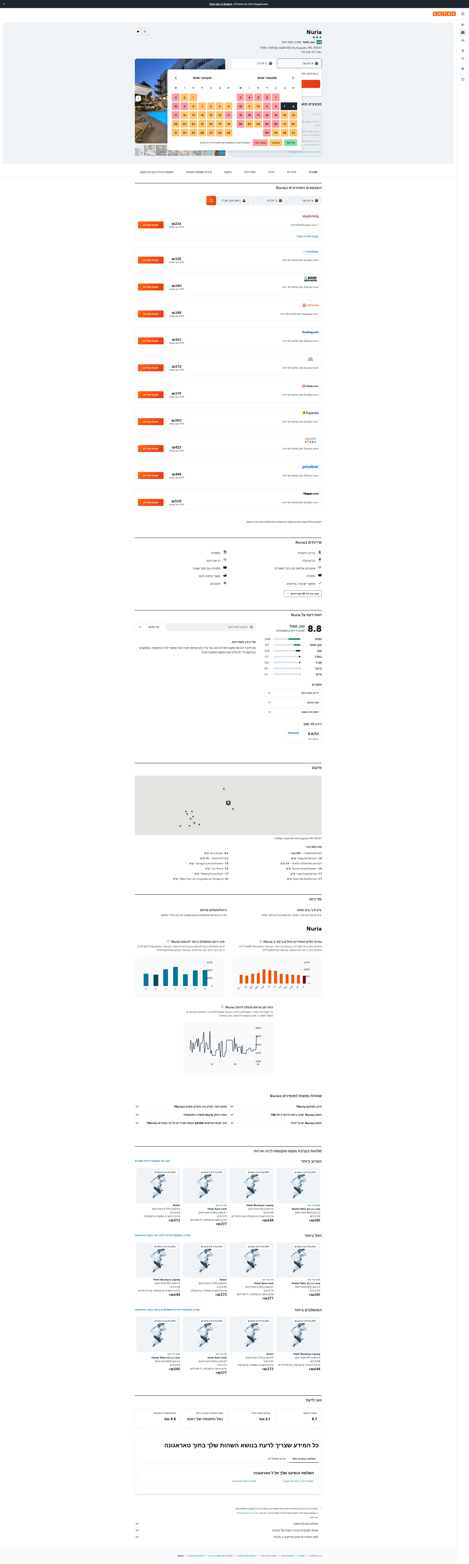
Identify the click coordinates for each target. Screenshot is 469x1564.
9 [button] (267, 106)
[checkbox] (303, 736)
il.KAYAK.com (315, 1555)
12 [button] (240, 106)
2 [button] (267, 97)
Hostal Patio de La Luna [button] (306, 1209)
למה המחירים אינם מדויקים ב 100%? (295, 1537)
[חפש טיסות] (463, 25)
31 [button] (175, 132)
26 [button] (240, 124)
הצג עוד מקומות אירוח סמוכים (152, 1161)
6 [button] (293, 106)
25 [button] (249, 124)
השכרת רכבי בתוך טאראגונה (298, 1481)
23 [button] (267, 124)
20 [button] (293, 124)
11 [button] (249, 106)
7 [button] (284, 106)
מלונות (301, 1555)
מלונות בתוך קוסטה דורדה (220, 1555)
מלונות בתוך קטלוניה (246, 1555)
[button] (4, 4)
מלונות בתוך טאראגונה (244, 1481)
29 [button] (275, 132)
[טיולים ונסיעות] (463, 69)
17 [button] (258, 115)
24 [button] (258, 124)
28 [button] (284, 132)
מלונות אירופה (287, 1555)
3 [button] (258, 97)
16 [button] (267, 115)
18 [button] (249, 115)
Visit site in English (220, 4)
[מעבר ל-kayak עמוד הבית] (444, 14)
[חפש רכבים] (463, 40)
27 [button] (293, 132)
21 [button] (284, 124)
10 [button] (258, 106)
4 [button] (249, 97)
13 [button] (293, 115)
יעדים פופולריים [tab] (277, 1458)
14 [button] (284, 115)
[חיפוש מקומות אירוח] (463, 32)
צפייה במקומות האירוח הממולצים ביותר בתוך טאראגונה (167, 1309)
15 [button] (275, 115)
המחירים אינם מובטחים (248, 1513)
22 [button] (275, 124)
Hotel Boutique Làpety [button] (260, 1205)
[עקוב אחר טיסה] (463, 58)
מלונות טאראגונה (196, 1555)
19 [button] (240, 115)
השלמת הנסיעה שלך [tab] (304, 1458)
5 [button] (240, 97)
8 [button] (276, 106)
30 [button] (267, 132)
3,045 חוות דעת (291, 42)
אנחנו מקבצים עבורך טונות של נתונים (295, 1530)
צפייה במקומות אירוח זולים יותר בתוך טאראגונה (162, 1235)
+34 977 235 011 (311, 52)
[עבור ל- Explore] (463, 50)
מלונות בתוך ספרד (268, 1555)
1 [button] (275, 97)
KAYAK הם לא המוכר (305, 1524)
